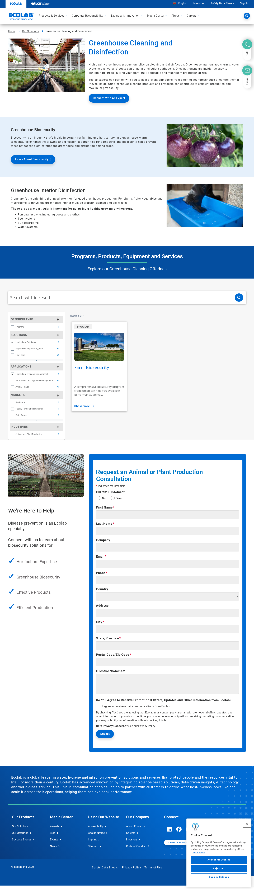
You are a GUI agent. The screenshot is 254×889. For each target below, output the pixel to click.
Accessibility (95, 826)
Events (54, 839)
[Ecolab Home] (21, 17)
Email (100, 556)
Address (102, 605)
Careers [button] (191, 15)
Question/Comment (110, 671)
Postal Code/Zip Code (112, 654)
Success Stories (21, 839)
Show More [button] (82, 406)
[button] (67, 16)
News (53, 846)
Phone (100, 573)
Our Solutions (30, 31)
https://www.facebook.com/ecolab (179, 829)
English (182, 3)
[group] (36, 327)
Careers (130, 833)
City (99, 622)
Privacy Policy (146, 726)
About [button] (175, 15)
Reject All (219, 868)
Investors (198, 3)
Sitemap (93, 846)
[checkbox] (12, 327)
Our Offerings (20, 833)
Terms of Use (153, 867)
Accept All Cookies (219, 859)
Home (11, 31)
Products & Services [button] (51, 15)
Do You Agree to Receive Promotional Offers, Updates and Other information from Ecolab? (163, 700)
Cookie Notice (198, 852)
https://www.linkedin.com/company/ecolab (169, 829)
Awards (54, 826)
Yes (119, 498)
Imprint (92, 839)
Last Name (104, 523)
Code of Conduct (136, 846)
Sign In (244, 3)
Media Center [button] (155, 15)
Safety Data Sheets (222, 3)
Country (102, 589)
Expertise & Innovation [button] (125, 15)
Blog (52, 833)
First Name (104, 507)
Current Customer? (110, 492)
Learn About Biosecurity (31, 159)
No (104, 498)
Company (103, 540)
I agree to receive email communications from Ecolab (136, 706)
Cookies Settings (219, 877)
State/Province (107, 638)
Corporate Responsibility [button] (87, 15)
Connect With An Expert (109, 98)
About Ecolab (134, 826)
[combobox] (120, 297)
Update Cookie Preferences (182, 842)
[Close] (247, 823)
